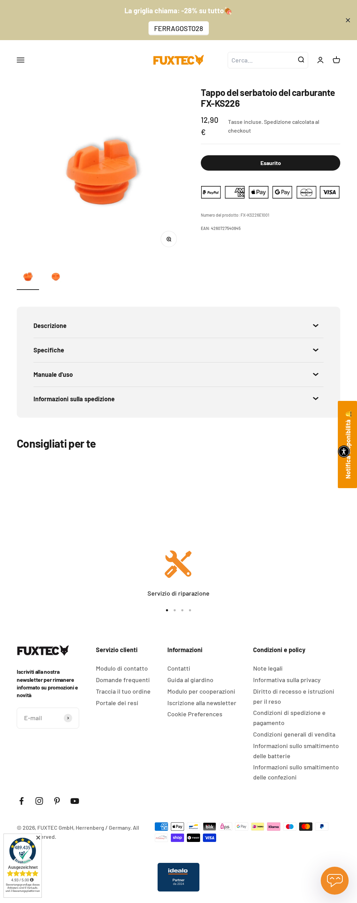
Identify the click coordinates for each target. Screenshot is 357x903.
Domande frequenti (123, 680)
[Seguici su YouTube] (74, 801)
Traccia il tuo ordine (123, 691)
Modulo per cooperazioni (201, 691)
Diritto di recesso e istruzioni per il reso (293, 696)
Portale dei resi (117, 703)
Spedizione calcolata (289, 121)
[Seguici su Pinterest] (57, 801)
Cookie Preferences (194, 714)
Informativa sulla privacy (287, 680)
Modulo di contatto (122, 668)
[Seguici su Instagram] (39, 801)
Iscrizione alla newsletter (201, 703)
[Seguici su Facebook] (21, 801)
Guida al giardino (190, 680)
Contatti (178, 668)
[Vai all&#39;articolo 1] (28, 278)
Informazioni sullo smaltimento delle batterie (296, 751)
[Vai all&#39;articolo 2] (56, 278)
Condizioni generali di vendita (294, 734)
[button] (344, 452)
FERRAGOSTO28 (178, 28)
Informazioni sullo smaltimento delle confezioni (296, 772)
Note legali (268, 668)
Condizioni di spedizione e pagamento (289, 717)
